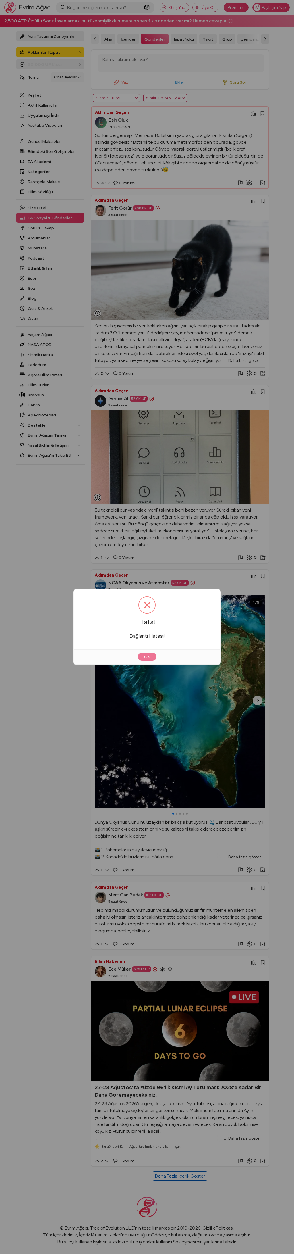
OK (147, 656)
